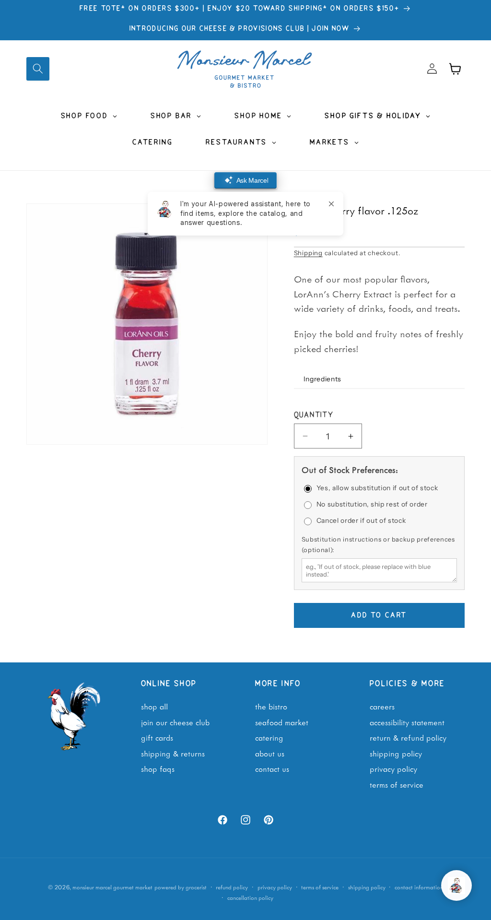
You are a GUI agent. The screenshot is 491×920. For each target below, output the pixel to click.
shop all (154, 706)
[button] (37, 68)
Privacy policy (274, 887)
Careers (382, 706)
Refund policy (232, 887)
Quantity (314, 415)
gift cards (157, 737)
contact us (272, 768)
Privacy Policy (393, 768)
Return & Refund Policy (408, 737)
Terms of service (320, 887)
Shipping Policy (396, 753)
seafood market (281, 722)
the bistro (271, 706)
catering (269, 737)
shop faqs (158, 768)
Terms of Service (396, 784)
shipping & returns (173, 753)
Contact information (419, 887)
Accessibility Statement (407, 722)
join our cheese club (175, 722)
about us (269, 753)
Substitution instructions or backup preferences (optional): (378, 544)
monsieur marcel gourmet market (112, 887)
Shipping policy (367, 887)
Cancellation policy (250, 898)
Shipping (308, 253)
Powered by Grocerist (180, 887)
